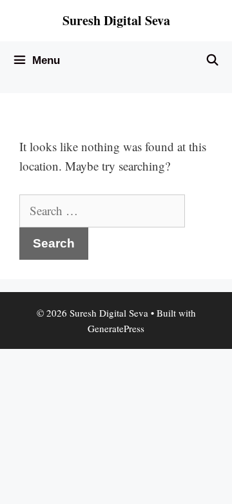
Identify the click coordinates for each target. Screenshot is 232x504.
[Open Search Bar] (212, 60)
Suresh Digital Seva (116, 20)
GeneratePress (116, 328)
